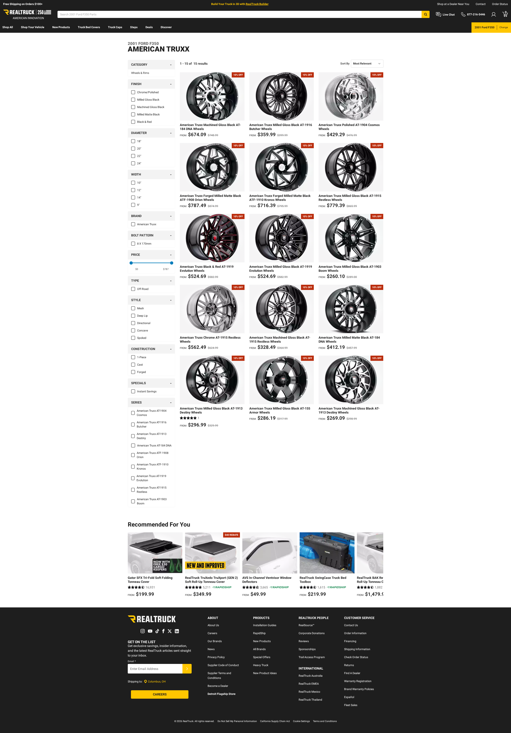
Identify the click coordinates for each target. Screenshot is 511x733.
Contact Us (351, 625)
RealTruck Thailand (310, 699)
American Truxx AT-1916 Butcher (151, 424)
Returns (349, 665)
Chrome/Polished (148, 92)
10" (139, 182)
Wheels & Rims (140, 72)
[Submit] (187, 668)
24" (139, 163)
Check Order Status (356, 657)
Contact (481, 4)
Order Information (355, 633)
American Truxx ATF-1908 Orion (152, 455)
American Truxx (146, 224)
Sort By (345, 63)
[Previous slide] (132, 565)
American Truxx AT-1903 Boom (152, 501)
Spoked (141, 337)
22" (139, 156)
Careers (212, 633)
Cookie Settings (301, 721)
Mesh (140, 308)
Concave (142, 330)
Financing (350, 641)
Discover (166, 27)
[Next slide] (379, 565)
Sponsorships (307, 649)
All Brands (259, 649)
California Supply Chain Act (275, 721)
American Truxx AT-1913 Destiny (151, 436)
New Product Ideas (265, 673)
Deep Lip (142, 315)
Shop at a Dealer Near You (453, 4)
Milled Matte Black (148, 114)
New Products (61, 27)
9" (138, 204)
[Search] (426, 14)
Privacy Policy (216, 657)
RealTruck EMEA (309, 683)
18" (139, 141)
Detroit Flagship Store (222, 693)
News (211, 649)
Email (132, 661)
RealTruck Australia (311, 675)
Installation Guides (264, 625)
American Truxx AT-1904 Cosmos (151, 413)
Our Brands (215, 641)
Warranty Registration (357, 681)
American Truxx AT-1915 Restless (151, 489)
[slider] (131, 263)
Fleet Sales (350, 705)
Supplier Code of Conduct (223, 665)
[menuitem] (7, 27)
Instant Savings (146, 391)
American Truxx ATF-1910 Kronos (152, 466)
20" (139, 148)
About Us (213, 625)
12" (139, 190)
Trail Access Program (312, 657)
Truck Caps (115, 27)
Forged (141, 372)
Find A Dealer (352, 673)
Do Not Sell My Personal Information (237, 721)
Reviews (304, 641)
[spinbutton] (137, 269)
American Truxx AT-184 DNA (154, 445)
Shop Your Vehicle (32, 27)
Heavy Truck (260, 665)
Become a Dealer (218, 685)
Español (349, 697)
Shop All (7, 27)
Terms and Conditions (325, 721)
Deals (149, 27)
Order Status (500, 4)
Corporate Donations (312, 633)
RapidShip (259, 633)
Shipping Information (357, 649)
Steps (134, 27)
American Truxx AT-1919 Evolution (151, 478)
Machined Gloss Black (150, 107)
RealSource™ (306, 625)
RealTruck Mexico (309, 691)
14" (139, 197)
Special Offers (261, 657)
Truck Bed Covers (89, 27)
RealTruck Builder (257, 4)
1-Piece (141, 357)
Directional (143, 323)
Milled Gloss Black (148, 99)
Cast (140, 364)
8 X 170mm (144, 243)
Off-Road (143, 289)
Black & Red (144, 121)
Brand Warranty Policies (359, 689)
